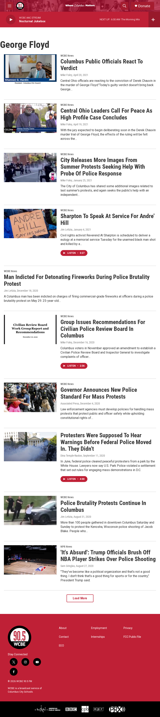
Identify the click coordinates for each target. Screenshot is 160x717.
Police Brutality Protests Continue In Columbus (103, 506)
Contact (64, 636)
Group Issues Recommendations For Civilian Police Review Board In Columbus (102, 329)
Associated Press (69, 403)
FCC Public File (132, 636)
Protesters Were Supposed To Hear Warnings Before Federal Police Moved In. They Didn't (105, 442)
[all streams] (154, 19)
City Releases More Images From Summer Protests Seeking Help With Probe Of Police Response (102, 167)
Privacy (128, 628)
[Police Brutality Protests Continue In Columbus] (30, 510)
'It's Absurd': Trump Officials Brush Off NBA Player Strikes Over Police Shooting (108, 556)
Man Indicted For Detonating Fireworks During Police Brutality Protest (76, 280)
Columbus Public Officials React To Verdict (101, 65)
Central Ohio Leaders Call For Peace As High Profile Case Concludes (106, 114)
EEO (61, 645)
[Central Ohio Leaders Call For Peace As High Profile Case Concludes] (30, 118)
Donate (144, 6)
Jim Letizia (66, 229)
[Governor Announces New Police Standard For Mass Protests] (30, 397)
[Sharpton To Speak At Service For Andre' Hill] (30, 223)
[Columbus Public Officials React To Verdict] (30, 69)
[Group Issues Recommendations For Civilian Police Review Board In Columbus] (30, 329)
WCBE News (67, 55)
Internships (98, 636)
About (63, 628)
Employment (99, 628)
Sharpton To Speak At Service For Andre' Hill (107, 219)
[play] (11, 19)
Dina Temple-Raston (71, 455)
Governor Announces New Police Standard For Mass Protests (98, 393)
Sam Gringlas (67, 565)
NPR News (66, 546)
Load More (80, 598)
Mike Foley (66, 75)
